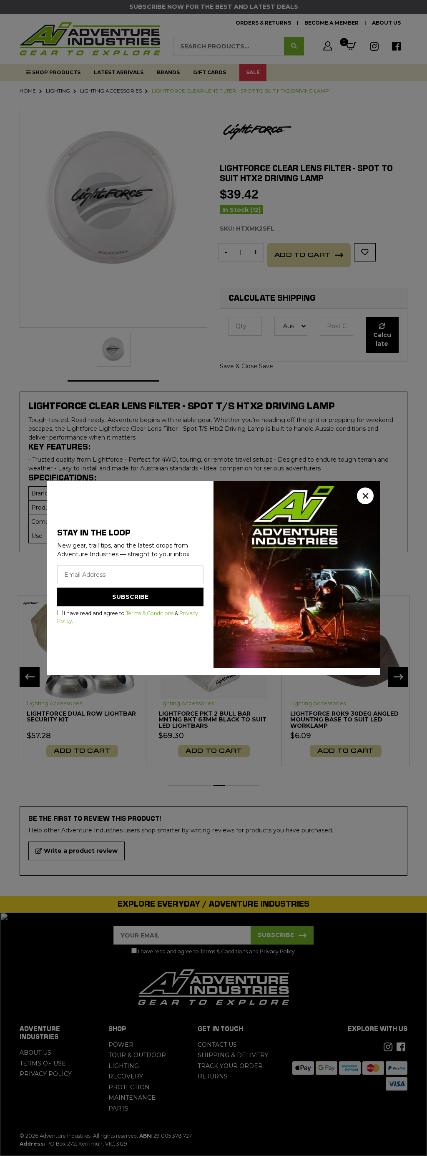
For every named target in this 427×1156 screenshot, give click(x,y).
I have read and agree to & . (127, 617)
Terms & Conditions (149, 613)
